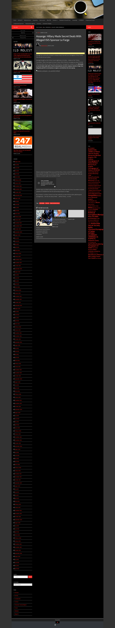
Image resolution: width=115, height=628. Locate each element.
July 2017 (17, 489)
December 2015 (18, 544)
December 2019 (18, 400)
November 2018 (18, 440)
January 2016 (18, 541)
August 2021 (17, 345)
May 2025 (17, 207)
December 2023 (18, 259)
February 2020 (18, 394)
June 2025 (17, 204)
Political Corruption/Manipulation (98, 213)
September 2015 (18, 553)
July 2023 (17, 274)
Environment (97, 192)
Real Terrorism (47, 27)
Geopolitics (35, 20)
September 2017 (18, 483)
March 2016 (17, 535)
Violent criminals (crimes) (54, 203)
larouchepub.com (92, 201)
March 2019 (17, 427)
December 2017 (18, 473)
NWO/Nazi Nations (96, 207)
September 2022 (18, 305)
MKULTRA (49, 20)
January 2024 (18, 256)
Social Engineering (92, 242)
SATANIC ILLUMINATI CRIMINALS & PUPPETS (93, 236)
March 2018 (17, 464)
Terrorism (47, 203)
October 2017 (18, 480)
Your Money (98, 258)
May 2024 (17, 244)
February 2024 (18, 253)
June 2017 (17, 492)
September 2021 (18, 342)
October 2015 (18, 550)
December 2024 (18, 222)
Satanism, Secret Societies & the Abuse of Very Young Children (94, 137)
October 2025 (18, 192)
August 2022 (17, 308)
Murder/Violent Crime (93, 206)
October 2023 (18, 265)
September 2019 (18, 409)
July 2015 (17, 559)
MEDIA (98, 202)
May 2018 (17, 458)
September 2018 (18, 446)
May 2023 (17, 281)
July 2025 (17, 201)
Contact (16, 601)
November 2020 (18, 372)
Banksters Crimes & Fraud (65, 20)
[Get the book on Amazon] (31, 27)
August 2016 (17, 522)
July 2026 (17, 164)
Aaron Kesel (44, 45)
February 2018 (18, 467)
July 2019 (17, 415)
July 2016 (17, 525)
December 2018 (18, 437)
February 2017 (18, 504)
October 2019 (18, 406)
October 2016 (18, 516)
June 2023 (17, 278)
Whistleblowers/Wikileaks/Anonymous (98, 254)
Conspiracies (17, 598)
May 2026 (17, 170)
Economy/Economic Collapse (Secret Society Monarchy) (94, 190)
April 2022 (17, 320)
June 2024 (17, 241)
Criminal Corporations (93, 183)
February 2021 (18, 363)
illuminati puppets (92, 198)
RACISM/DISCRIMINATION (93, 220)
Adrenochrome (27, 20)
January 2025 (18, 219)
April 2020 (17, 388)
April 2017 (17, 498)
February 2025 (18, 216)
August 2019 (17, 412)
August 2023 (17, 271)
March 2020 (17, 391)
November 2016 (18, 513)
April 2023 (17, 284)
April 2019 (17, 424)
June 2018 (17, 455)
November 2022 (18, 299)
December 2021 (18, 333)
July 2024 (17, 238)
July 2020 (17, 385)
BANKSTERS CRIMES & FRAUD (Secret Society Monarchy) (94, 152)
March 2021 (17, 360)
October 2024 (18, 229)
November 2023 (18, 262)
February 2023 (18, 290)
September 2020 (18, 379)
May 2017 (17, 495)
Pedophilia (90, 209)
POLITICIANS (42, 203)
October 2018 (18, 443)
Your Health (92, 258)
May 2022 (17, 317)
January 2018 (18, 470)
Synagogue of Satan (93, 247)
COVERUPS (81, 20)
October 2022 (18, 302)
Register (17, 614)
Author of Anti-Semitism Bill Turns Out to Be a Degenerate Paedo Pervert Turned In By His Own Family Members (23, 55)
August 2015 (17, 556)
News (90, 207)
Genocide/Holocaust (94, 194)
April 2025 (17, 210)
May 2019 (17, 421)
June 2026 (17, 167)
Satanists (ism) (93, 240)
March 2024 (17, 250)
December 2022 (18, 296)
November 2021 (18, 336)
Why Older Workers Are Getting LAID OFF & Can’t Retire (22, 151)
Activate (17, 592)
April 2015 (17, 568)
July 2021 (17, 348)
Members (17, 611)
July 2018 (17, 452)
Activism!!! (20, 20)
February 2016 (18, 538)
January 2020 (18, 397)
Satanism (55, 20)
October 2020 (18, 375)
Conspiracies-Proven (90, 20)
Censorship (74, 20)
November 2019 (18, 403)
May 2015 (17, 565)
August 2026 (17, 161)
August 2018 (17, 449)
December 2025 (18, 186)
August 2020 (17, 382)
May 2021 (17, 354)
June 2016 (17, 528)
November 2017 (18, 476)
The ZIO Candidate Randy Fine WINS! (22, 71)
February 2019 (18, 431)
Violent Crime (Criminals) (57, 27)
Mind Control (42, 20)
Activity (16, 595)
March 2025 (17, 213)
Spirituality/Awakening (95, 244)
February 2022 (18, 327)
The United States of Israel (20, 85)
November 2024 (18, 226)
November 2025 (18, 189)
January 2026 (18, 183)
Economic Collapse (47, 23)
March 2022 (17, 323)
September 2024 (18, 232)
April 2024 (17, 247)
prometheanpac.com (93, 218)
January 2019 (18, 434)
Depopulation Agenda (30, 23)
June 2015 (17, 562)
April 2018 (17, 461)
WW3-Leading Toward (94, 256)
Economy (39, 23)
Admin (38, 32)
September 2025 (18, 195)
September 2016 (18, 519)
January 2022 (18, 330)
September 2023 (18, 268)
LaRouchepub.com (92, 202)
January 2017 (18, 507)
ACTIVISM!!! (91, 148)
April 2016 (17, 532)
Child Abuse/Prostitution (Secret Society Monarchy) (93, 177)
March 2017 (17, 501)
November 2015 (18, 547)
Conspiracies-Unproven (19, 23)
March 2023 (17, 287)
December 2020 (18, 369)
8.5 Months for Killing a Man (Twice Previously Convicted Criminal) (94, 43)
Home (15, 20)
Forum (16, 608)
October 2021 (18, 339)
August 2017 (17, 486)
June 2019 (17, 418)
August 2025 (17, 198)
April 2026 (17, 173)
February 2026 (18, 180)
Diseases (98, 187)
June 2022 (17, 314)
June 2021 (17, 351)
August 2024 (17, 235)
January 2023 (18, 293)
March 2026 (17, 177)
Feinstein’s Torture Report (21, 604)
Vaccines (90, 249)
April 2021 (17, 357)
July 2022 (17, 311)
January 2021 (18, 366)
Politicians (39, 27)
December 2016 (18, 510)
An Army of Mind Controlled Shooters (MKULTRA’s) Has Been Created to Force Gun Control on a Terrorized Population (94, 59)
